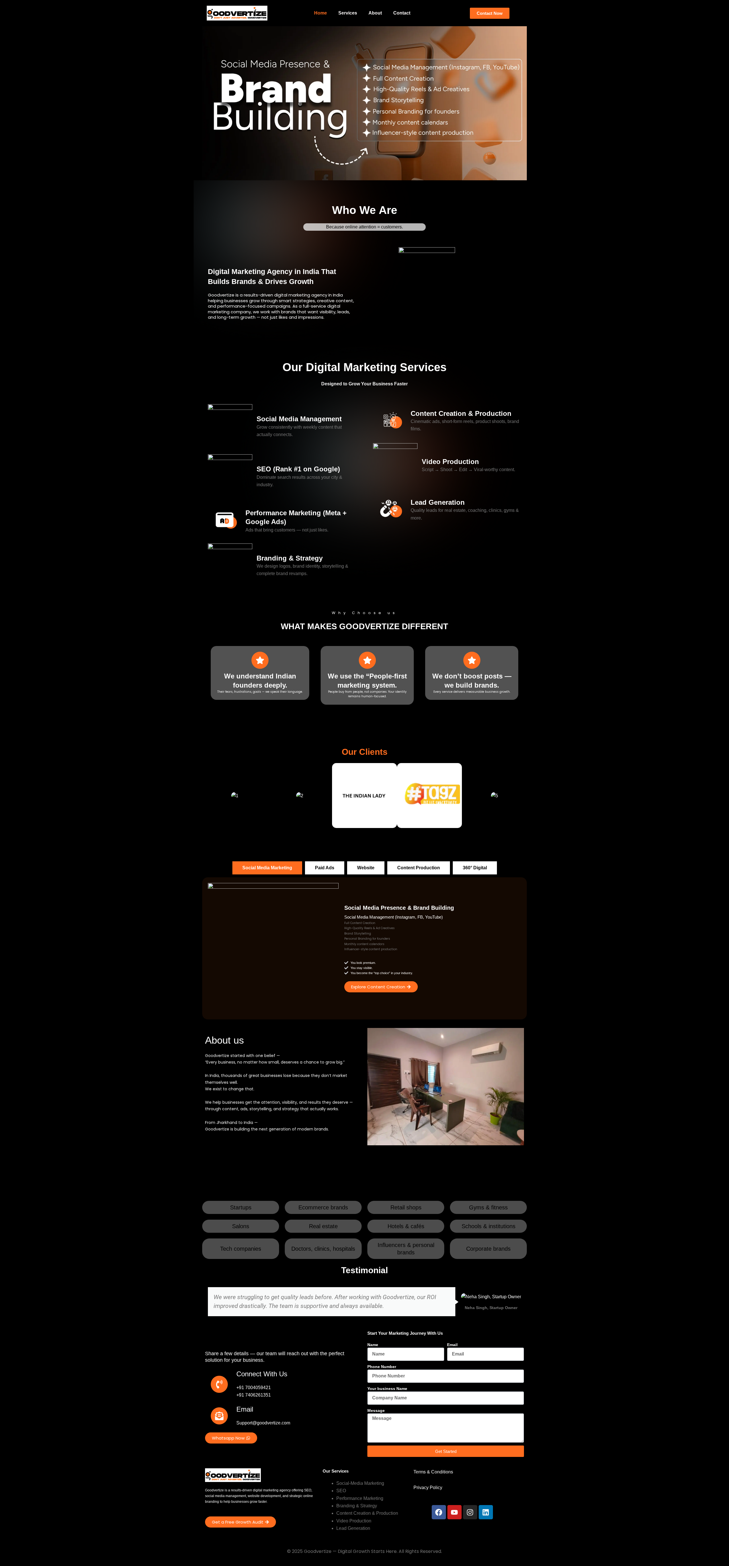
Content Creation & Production (461, 413)
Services (347, 13)
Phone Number (381, 1366)
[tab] (267, 867)
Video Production (450, 461)
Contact (401, 13)
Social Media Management (299, 419)
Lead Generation (438, 502)
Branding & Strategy (290, 558)
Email (452, 1344)
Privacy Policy (427, 1487)
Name (372, 1344)
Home (320, 13)
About (375, 13)
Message (376, 1410)
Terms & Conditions (433, 1471)
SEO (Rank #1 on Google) (298, 469)
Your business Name (387, 1388)
